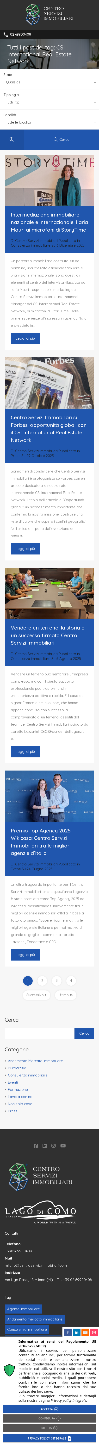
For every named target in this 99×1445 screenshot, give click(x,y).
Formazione (18, 1089)
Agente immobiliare (23, 1309)
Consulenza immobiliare (30, 245)
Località (10, 115)
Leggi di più (25, 338)
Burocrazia (17, 1068)
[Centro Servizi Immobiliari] (50, 24)
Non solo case (20, 1104)
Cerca (12, 1020)
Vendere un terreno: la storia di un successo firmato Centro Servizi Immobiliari (48, 635)
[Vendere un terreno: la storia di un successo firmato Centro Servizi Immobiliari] (49, 593)
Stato (8, 75)
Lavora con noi (20, 1096)
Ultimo (64, 995)
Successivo (35, 995)
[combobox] (49, 83)
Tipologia (11, 95)
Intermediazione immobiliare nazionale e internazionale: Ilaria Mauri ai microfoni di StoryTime (49, 222)
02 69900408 (20, 35)
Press (15, 455)
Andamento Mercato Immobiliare (35, 1061)
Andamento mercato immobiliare (34, 1319)
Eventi (16, 869)
